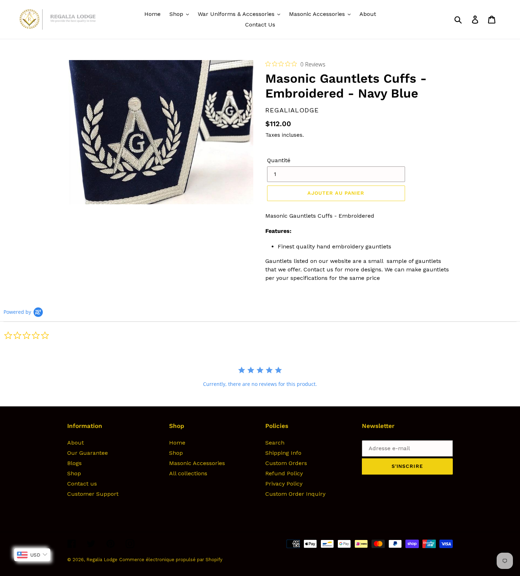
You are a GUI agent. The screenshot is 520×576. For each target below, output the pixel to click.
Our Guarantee (87, 452)
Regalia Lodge (101, 559)
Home (177, 442)
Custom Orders (286, 463)
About (75, 442)
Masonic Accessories (197, 463)
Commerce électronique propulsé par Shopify (171, 559)
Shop (74, 473)
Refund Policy (284, 473)
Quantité (278, 160)
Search (274, 442)
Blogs (74, 463)
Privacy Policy (283, 483)
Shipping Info (283, 452)
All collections (188, 473)
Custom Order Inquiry (295, 493)
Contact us (82, 483)
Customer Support (93, 493)
